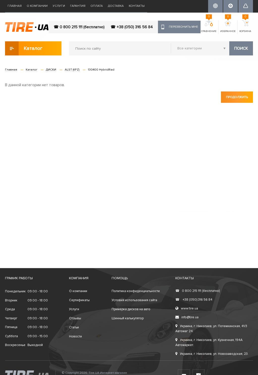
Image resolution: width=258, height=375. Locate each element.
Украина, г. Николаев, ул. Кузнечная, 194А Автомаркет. (209, 342)
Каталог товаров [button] (33, 50)
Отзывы (75, 318)
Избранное (228, 26)
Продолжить (237, 97)
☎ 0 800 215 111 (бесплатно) (79, 26)
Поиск (241, 48)
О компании (37, 6)
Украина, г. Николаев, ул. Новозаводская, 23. (214, 354)
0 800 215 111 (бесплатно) (197, 291)
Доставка (116, 6)
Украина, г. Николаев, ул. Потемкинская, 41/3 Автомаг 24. (211, 328)
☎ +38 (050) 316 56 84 (132, 26)
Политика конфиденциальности (136, 291)
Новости (75, 336)
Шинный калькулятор (128, 318)
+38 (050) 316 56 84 (193, 300)
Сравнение (208, 26)
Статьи (74, 327)
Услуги (59, 6)
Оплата (96, 6)
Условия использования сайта (134, 300)
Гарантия (77, 6)
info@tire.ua (190, 317)
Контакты (137, 6)
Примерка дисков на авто (131, 309)
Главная (15, 6)
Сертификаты (79, 300)
